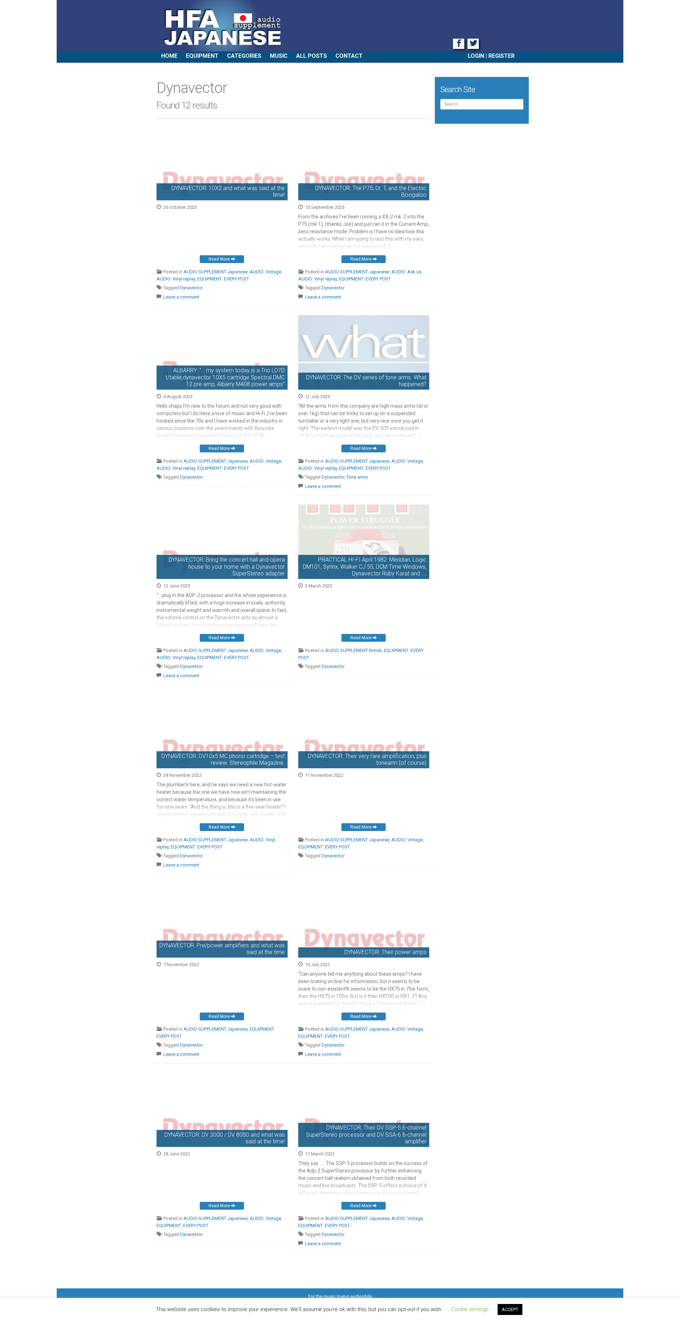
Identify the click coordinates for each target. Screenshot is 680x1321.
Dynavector (191, 287)
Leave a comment (181, 297)
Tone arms (357, 477)
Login (476, 55)
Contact (349, 55)
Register (501, 55)
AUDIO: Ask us (406, 271)
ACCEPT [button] (510, 1309)
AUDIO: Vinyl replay (176, 279)
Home (169, 55)
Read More (220, 259)
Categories (244, 55)
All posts (311, 55)
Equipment (202, 55)
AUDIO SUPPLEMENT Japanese (215, 271)
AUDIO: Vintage (265, 271)
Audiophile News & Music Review (340, 25)
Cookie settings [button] (470, 1309)
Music (279, 55)
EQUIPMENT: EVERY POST (223, 279)
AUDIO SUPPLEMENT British (353, 650)
